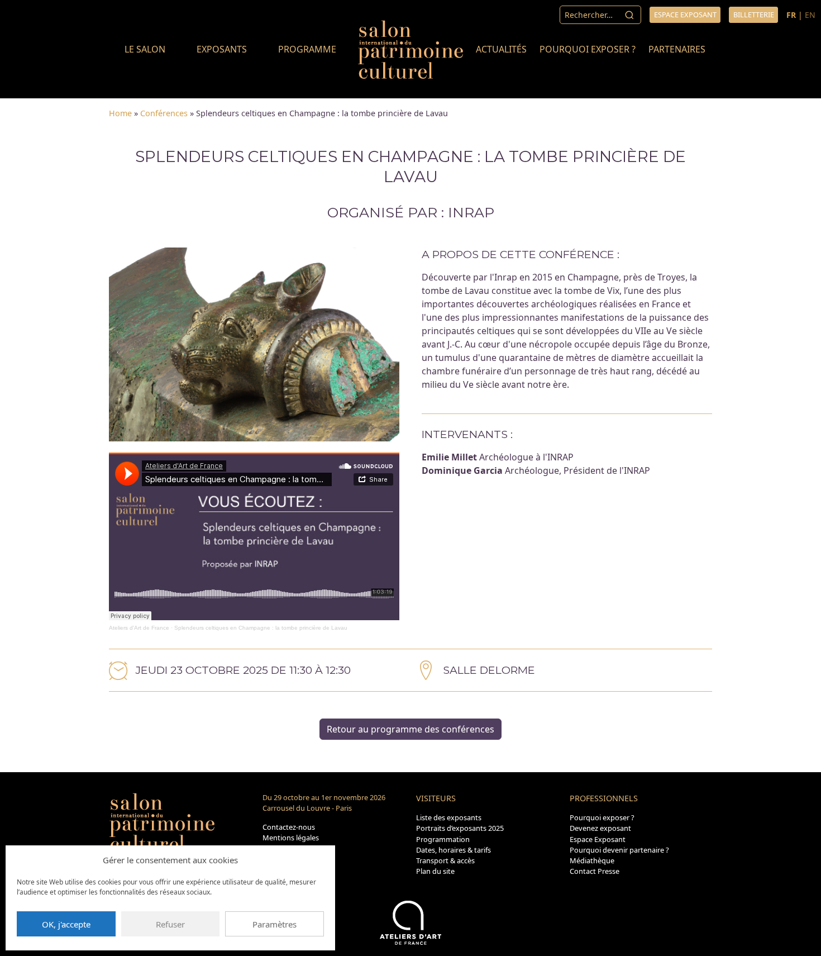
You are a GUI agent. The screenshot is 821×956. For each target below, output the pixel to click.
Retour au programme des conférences (410, 729)
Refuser (170, 924)
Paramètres (274, 924)
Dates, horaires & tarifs (453, 850)
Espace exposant (685, 14)
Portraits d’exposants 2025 (460, 828)
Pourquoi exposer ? (588, 49)
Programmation (443, 839)
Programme (307, 49)
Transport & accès (445, 860)
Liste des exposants (448, 817)
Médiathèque (592, 860)
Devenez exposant (600, 828)
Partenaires (676, 49)
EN (810, 14)
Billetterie (753, 14)
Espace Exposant (598, 839)
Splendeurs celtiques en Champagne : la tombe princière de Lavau (260, 628)
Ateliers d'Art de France (139, 628)
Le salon (145, 49)
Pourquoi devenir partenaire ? (619, 850)
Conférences (164, 113)
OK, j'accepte (66, 924)
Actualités (501, 49)
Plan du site (435, 871)
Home (120, 113)
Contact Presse (594, 871)
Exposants (222, 49)
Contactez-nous (288, 827)
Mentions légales (290, 838)
